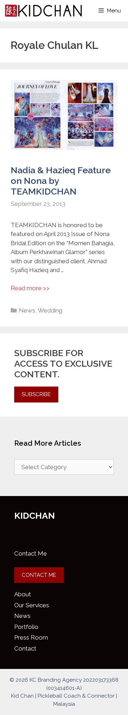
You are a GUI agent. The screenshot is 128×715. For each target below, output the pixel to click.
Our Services (31, 605)
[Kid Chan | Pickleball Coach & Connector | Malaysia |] (43, 10)
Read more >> (30, 288)
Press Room (31, 637)
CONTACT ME (39, 575)
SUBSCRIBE (36, 394)
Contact (25, 648)
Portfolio (26, 626)
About (22, 594)
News (27, 310)
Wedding (50, 310)
